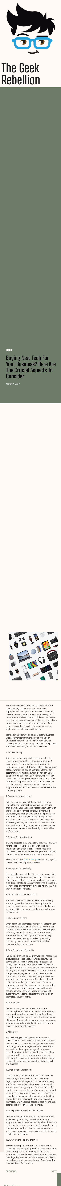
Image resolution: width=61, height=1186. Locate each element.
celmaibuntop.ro (31, 859)
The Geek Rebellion (20, 74)
